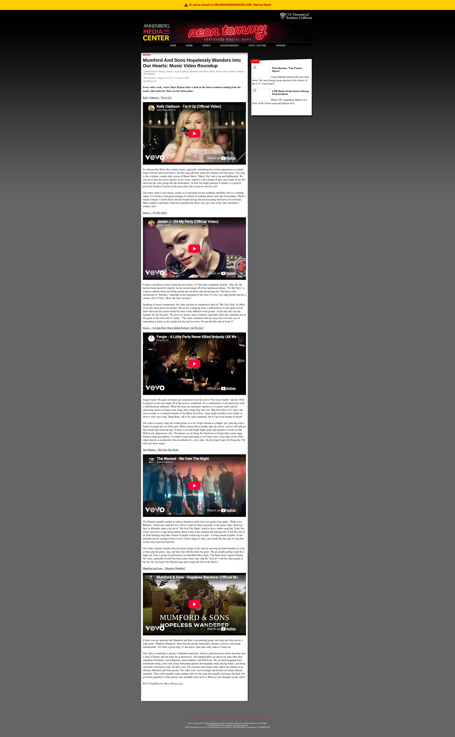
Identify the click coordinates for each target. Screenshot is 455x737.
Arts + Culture (257, 45)
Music (147, 54)
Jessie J (170, 71)
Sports (206, 45)
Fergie (162, 71)
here (180, 683)
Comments (148, 71)
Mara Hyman (149, 77)
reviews (240, 71)
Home (173, 45)
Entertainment (229, 45)
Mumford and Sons (199, 71)
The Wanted (149, 74)
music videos (229, 71)
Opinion (280, 45)
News (189, 45)
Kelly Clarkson (182, 71)
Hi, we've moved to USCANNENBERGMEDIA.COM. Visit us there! (227, 4)
